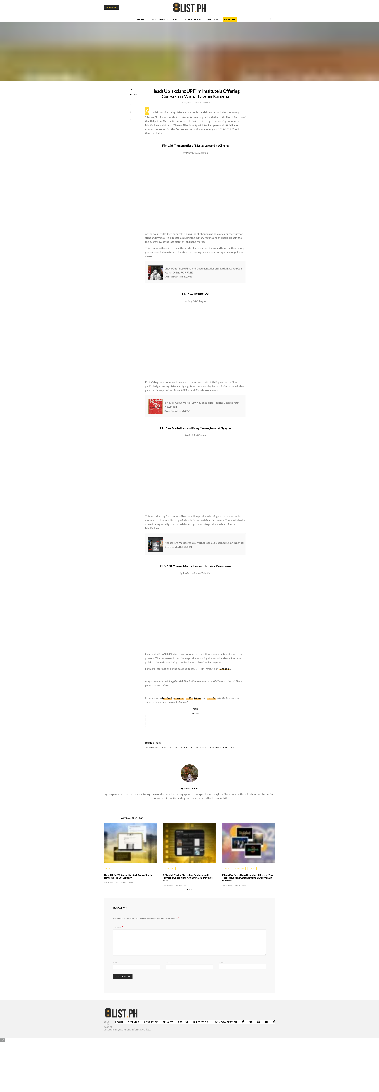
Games (226, 869)
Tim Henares (181, 885)
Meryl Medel (240, 885)
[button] (187, 890)
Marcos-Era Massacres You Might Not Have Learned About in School (189, 544)
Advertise (151, 1022)
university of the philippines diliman (212, 748)
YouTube (211, 698)
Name (116, 962)
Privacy (167, 1022)
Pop (175, 19)
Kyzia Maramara (190, 788)
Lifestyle (191, 19)
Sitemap (133, 1022)
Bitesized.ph (201, 1022)
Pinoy (107, 869)
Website (222, 963)
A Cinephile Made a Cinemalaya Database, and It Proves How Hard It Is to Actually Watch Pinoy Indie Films (187, 878)
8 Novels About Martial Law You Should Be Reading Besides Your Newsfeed (189, 406)
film (164, 748)
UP (233, 748)
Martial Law (187, 748)
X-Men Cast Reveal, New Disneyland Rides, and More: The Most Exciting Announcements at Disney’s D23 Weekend (248, 878)
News (140, 19)
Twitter (189, 698)
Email (169, 962)
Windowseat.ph (226, 1022)
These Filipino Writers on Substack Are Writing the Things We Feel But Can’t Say (128, 876)
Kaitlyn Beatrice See (124, 882)
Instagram (178, 698)
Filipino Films (152, 748)
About (119, 1022)
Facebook (224, 668)
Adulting (158, 19)
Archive (183, 1022)
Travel (252, 869)
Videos (210, 19)
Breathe (229, 19)
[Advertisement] (189, 1063)
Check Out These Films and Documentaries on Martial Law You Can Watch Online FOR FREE (189, 272)
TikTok (197, 698)
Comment (117, 927)
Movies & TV (169, 869)
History (174, 748)
